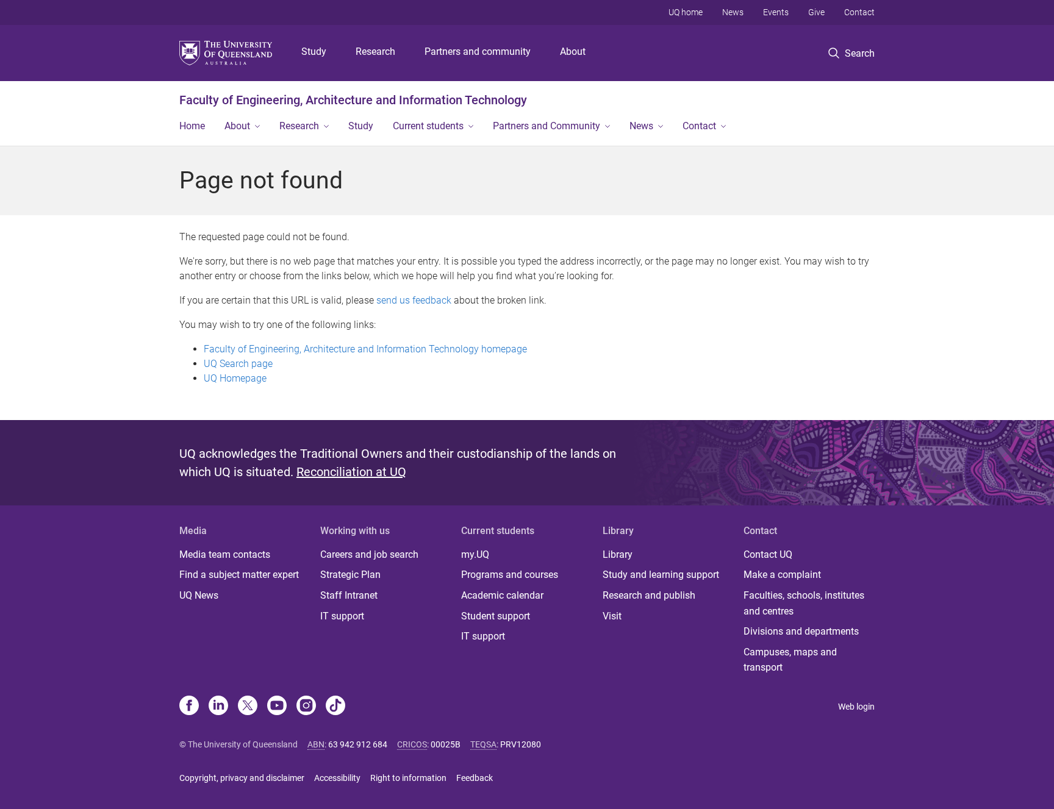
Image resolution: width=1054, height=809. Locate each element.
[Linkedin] (218, 706)
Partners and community (478, 51)
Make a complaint (782, 574)
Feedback (474, 778)
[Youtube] (277, 706)
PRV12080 (520, 744)
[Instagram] (306, 706)
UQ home (686, 12)
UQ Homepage (235, 378)
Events (776, 12)
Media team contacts (224, 554)
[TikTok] (335, 706)
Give (816, 12)
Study (313, 51)
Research (375, 51)
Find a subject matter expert (239, 574)
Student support (495, 616)
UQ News (198, 595)
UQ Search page (238, 363)
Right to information (408, 778)
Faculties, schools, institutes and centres (804, 603)
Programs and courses (509, 574)
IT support (342, 616)
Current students (428, 126)
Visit (612, 616)
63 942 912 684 (357, 744)
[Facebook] (189, 706)
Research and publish (649, 595)
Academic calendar (502, 595)
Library (618, 554)
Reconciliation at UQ (351, 472)
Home (192, 126)
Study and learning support (661, 574)
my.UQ (475, 554)
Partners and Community (546, 126)
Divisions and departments (801, 631)
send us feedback (413, 300)
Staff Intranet (349, 595)
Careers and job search (369, 554)
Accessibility (337, 778)
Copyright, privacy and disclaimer (241, 778)
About (573, 51)
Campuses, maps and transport (790, 660)
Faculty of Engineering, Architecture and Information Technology (353, 100)
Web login (856, 706)
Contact (859, 12)
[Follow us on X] (247, 706)
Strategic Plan (350, 574)
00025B (446, 744)
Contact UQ (768, 554)
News (733, 12)
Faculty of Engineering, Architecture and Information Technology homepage (365, 349)
